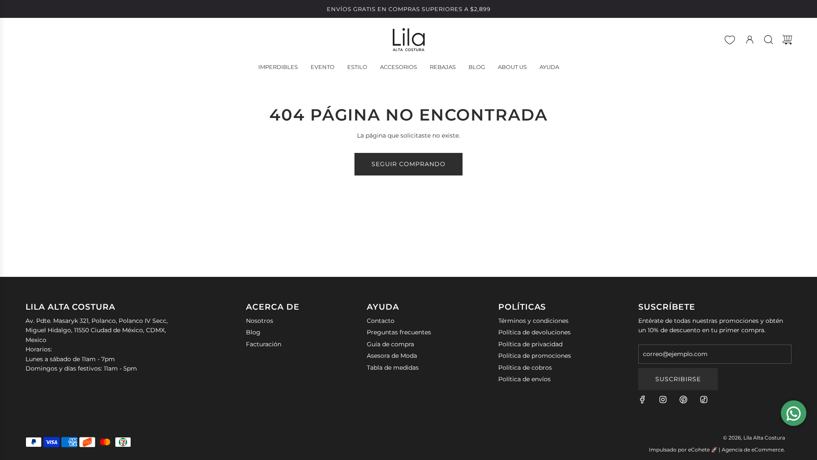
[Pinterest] (683, 399)
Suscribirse (678, 379)
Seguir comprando (408, 164)
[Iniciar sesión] (749, 39)
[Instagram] (663, 399)
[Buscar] (768, 39)
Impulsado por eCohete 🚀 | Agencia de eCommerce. (717, 449)
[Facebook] (642, 399)
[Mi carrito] (787, 39)
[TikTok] (703, 399)
